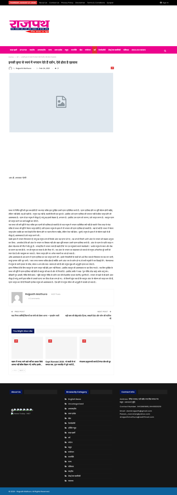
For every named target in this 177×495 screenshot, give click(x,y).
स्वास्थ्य (70, 480)
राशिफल (126, 49)
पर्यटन (70, 442)
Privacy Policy (67, 2)
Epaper (110, 2)
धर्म (95, 49)
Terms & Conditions (96, 2)
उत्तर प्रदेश (58, 49)
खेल (81, 49)
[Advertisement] (116, 25)
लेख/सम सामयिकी (114, 49)
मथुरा (66, 49)
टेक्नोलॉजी (102, 49)
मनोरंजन (88, 49)
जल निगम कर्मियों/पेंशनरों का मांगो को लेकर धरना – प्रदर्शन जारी (35, 315)
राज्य (50, 49)
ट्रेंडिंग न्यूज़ (72, 427)
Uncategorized (76, 403)
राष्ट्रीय (32, 49)
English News (139, 49)
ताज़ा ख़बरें (13, 49)
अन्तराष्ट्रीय (41, 49)
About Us (43, 2)
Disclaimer (80, 2)
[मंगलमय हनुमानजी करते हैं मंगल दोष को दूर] (95, 348)
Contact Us (54, 2)
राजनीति (74, 49)
